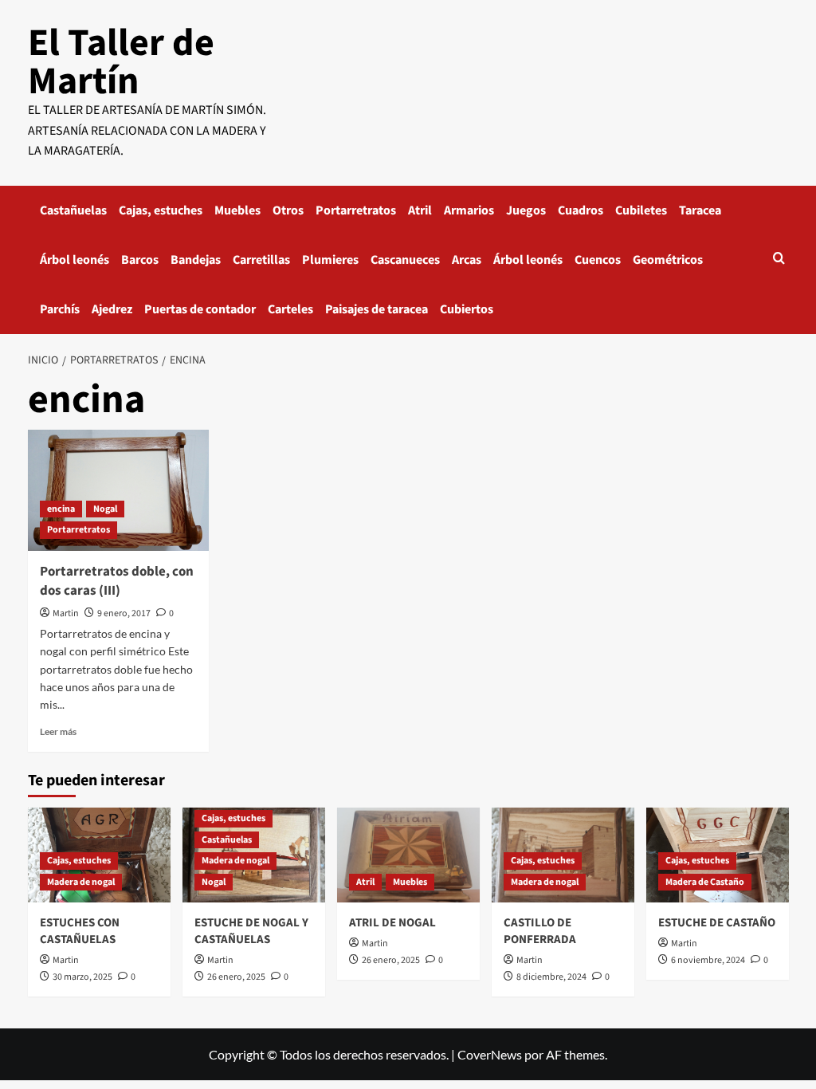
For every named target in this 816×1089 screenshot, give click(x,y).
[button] (779, 259)
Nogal (105, 509)
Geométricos (668, 260)
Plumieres (330, 260)
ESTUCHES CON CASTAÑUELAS (80, 931)
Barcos (140, 260)
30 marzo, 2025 (82, 977)
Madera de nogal (81, 882)
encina (61, 509)
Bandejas (196, 260)
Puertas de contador (200, 309)
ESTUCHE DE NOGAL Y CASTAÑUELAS (251, 931)
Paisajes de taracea (376, 309)
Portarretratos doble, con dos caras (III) (117, 581)
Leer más (58, 731)
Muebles (237, 210)
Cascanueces (405, 260)
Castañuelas (73, 210)
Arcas (466, 260)
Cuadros (580, 210)
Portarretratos (356, 210)
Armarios (469, 210)
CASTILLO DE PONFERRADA (540, 931)
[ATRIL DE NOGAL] (408, 855)
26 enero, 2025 (236, 977)
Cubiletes (641, 210)
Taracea (700, 210)
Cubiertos (466, 309)
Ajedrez (112, 309)
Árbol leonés (74, 260)
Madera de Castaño (704, 882)
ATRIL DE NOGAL (392, 922)
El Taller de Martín (121, 62)
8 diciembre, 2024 (551, 977)
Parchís (60, 309)
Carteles (290, 309)
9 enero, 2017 (124, 613)
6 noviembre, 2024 (708, 960)
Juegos (526, 210)
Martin (66, 613)
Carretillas (261, 260)
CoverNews (489, 1054)
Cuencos (598, 260)
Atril (420, 210)
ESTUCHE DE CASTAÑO (716, 922)
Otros (288, 210)
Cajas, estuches (160, 210)
